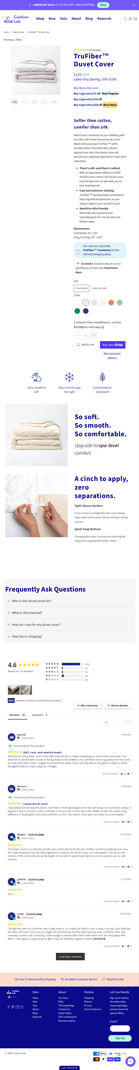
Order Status (65, 1013)
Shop (103, 5)
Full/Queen (81, 288)
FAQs (60, 1001)
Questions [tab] (37, 714)
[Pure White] (77, 302)
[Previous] (16, 70)
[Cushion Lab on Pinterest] (12, 1008)
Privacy (88, 1005)
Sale (63, 18)
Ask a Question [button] (89, 705)
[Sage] (119, 302)
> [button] (70, 956)
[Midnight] (85, 311)
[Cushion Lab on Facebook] (8, 1008)
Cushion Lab (19, 1053)
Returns (88, 1001)
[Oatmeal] (94, 302)
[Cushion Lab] (18, 18)
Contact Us (64, 1009)
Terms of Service (92, 1009)
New (52, 18)
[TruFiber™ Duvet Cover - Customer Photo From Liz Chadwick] (13, 690)
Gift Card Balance (67, 1017)
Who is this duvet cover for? (32, 600)
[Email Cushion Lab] (21, 1008)
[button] (123, 773)
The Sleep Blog (66, 1005)
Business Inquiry (66, 1021)
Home (6, 32)
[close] (134, 5)
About (76, 18)
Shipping (89, 998)
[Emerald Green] (77, 311)
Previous (9, 40)
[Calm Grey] (85, 302)
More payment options (112, 355)
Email (114, 1022)
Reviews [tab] (14, 714)
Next (19, 40)
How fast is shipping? (27, 636)
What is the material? (27, 612)
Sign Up (120, 1038)
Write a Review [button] (119, 705)
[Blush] (102, 302)
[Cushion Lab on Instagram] (17, 1008)
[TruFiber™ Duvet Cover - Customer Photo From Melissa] (26, 690)
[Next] (55, 70)
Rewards (104, 18)
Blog (89, 18)
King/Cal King (99, 288)
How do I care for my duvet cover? (36, 624)
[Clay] (111, 302)
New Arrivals (18, 32)
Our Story (63, 998)
